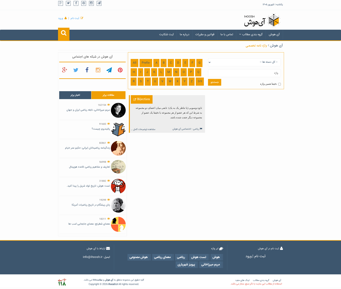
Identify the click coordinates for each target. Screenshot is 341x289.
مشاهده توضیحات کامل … (143, 129)
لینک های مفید (242, 280)
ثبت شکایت (166, 34)
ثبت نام (75, 18)
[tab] (75, 95)
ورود (60, 18)
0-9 (200, 81)
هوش (107, 280)
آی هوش (274, 34)
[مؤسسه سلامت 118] (62, 282)
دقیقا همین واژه (268, 83)
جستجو (215, 82)
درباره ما (184, 34)
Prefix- (146, 63)
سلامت (99, 280)
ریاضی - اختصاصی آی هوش (185, 129)
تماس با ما (226, 34)
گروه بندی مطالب (252, 34)
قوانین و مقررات (204, 34)
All (134, 63)
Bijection (143, 99)
